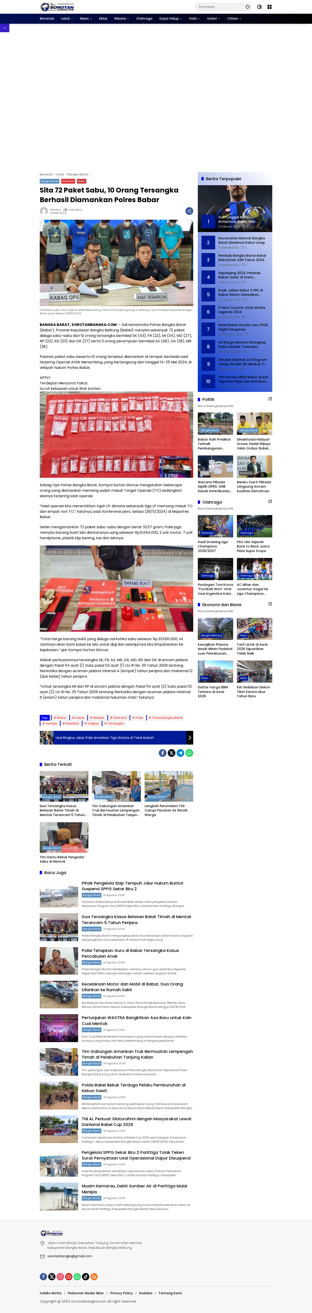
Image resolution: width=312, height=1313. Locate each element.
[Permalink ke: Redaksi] (45, 211)
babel (79, 718)
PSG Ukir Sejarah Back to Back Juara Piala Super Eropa (253, 546)
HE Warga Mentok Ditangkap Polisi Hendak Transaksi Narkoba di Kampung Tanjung (243, 344)
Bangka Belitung (211, 635)
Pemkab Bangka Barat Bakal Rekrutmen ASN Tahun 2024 (242, 257)
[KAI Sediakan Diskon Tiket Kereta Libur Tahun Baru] (254, 671)
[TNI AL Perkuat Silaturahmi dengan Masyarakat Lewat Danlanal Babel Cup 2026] (59, 1129)
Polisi (139, 718)
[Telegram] (180, 753)
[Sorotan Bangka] (57, 6)
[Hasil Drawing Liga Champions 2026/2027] (215, 526)
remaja (51, 723)
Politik (205, 473)
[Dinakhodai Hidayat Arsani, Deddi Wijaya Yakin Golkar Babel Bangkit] (254, 423)
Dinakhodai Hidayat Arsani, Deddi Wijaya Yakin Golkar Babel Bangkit (253, 444)
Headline (68, 181)
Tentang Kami (170, 1293)
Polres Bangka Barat (167, 718)
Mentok (98, 718)
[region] (156, 102)
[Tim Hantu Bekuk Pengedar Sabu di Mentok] (64, 837)
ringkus (93, 723)
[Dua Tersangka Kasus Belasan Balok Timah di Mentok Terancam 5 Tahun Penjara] (64, 786)
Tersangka (116, 723)
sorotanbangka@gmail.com (70, 1256)
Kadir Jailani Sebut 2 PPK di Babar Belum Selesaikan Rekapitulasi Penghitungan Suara (240, 292)
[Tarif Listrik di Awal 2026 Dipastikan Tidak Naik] (254, 629)
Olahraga (207, 532)
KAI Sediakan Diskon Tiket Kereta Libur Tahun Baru (253, 691)
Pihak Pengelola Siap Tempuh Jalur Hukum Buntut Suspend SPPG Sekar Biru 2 (132, 886)
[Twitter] (171, 753)
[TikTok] (85, 1276)
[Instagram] (60, 1276)
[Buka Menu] (269, 7)
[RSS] (94, 1276)
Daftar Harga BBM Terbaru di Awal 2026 (213, 691)
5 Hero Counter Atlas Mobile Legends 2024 (241, 309)
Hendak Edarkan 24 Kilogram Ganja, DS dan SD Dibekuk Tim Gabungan (242, 361)
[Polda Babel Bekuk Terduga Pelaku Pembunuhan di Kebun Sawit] (59, 1095)
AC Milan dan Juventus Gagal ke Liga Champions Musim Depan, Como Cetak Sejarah (254, 589)
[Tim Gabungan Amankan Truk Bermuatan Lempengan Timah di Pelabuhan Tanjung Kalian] (116, 786)
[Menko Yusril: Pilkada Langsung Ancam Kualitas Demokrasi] (254, 466)
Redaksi (55, 210)
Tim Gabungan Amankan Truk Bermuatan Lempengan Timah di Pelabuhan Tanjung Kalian (116, 810)
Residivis (72, 723)
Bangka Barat (49, 181)
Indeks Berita (50, 1293)
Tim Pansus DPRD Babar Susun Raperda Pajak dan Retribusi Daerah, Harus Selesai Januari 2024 (243, 379)
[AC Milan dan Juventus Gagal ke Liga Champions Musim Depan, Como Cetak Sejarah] (254, 569)
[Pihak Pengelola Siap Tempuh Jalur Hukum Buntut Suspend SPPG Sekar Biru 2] (59, 893)
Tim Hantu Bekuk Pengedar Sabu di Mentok (62, 859)
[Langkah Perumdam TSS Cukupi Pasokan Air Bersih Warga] (169, 786)
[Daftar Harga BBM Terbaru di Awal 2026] (215, 671)
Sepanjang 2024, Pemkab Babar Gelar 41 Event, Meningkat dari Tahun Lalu (240, 275)
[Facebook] (163, 753)
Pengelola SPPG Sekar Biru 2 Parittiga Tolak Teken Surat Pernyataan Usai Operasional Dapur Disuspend (136, 1155)
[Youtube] (68, 1276)
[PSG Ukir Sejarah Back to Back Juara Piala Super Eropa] (254, 526)
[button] (247, 7)
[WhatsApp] (189, 753)
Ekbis (243, 635)
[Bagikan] (189, 211)
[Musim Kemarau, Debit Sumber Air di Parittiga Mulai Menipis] (59, 1196)
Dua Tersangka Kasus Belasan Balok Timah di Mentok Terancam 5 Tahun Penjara (62, 810)
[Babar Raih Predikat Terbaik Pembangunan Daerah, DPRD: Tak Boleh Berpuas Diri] (215, 423)
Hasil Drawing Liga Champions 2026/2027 (213, 546)
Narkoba (120, 718)
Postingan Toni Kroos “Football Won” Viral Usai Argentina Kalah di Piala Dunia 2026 (215, 589)
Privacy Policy (121, 1293)
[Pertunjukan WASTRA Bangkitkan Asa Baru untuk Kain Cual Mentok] (59, 1028)
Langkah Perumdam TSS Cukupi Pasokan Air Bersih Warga (166, 810)
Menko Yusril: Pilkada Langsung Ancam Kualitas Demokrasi (254, 486)
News (81, 181)
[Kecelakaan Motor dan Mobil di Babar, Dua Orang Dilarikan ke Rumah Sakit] (59, 994)
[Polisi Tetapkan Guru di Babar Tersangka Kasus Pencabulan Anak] (59, 961)
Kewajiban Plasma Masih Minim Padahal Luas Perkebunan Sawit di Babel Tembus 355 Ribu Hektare (215, 649)
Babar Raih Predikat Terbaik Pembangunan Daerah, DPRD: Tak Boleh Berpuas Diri (214, 444)
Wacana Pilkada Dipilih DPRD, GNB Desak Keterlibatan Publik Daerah (214, 486)
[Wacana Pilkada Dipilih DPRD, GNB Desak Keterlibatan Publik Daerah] (215, 466)
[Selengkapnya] (270, 399)
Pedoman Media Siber (86, 1293)
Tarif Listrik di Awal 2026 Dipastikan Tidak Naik (252, 648)
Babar (61, 718)
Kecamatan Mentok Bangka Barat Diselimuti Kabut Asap (241, 240)
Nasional (246, 473)
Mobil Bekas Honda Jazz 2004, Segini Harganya (243, 327)
